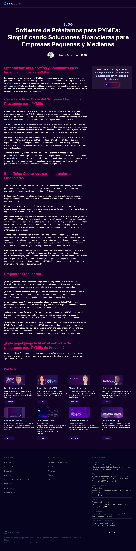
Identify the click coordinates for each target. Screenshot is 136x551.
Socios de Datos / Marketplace (17, 479)
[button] (131, 3)
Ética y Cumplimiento (62, 538)
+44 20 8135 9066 (99, 507)
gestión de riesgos (17, 158)
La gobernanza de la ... (14, 388)
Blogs (50, 475)
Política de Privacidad (13, 538)
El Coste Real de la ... (79, 388)
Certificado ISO (46, 538)
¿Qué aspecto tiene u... (112, 388)
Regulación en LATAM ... (48, 388)
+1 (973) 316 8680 (99, 495)
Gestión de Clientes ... (14, 421)
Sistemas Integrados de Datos (17, 124)
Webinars (52, 467)
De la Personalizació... (47, 421)
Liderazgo (8, 484)
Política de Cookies (31, 538)
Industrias (8, 471)
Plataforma (9, 462)
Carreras (8, 488)
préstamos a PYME (36, 325)
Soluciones (9, 467)
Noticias (51, 471)
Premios (51, 479)
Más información (112, 85)
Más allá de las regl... (111, 421)
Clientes (7, 475)
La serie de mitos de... (79, 421)
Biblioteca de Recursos (58, 462)
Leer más (9, 402)
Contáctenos (9, 492)
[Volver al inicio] (13, 3)
